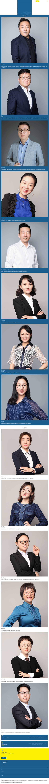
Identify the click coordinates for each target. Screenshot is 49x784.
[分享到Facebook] (2, 775)
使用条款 (17, 782)
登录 (3, 757)
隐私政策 (19, 782)
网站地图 (21, 782)
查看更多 (3, 745)
